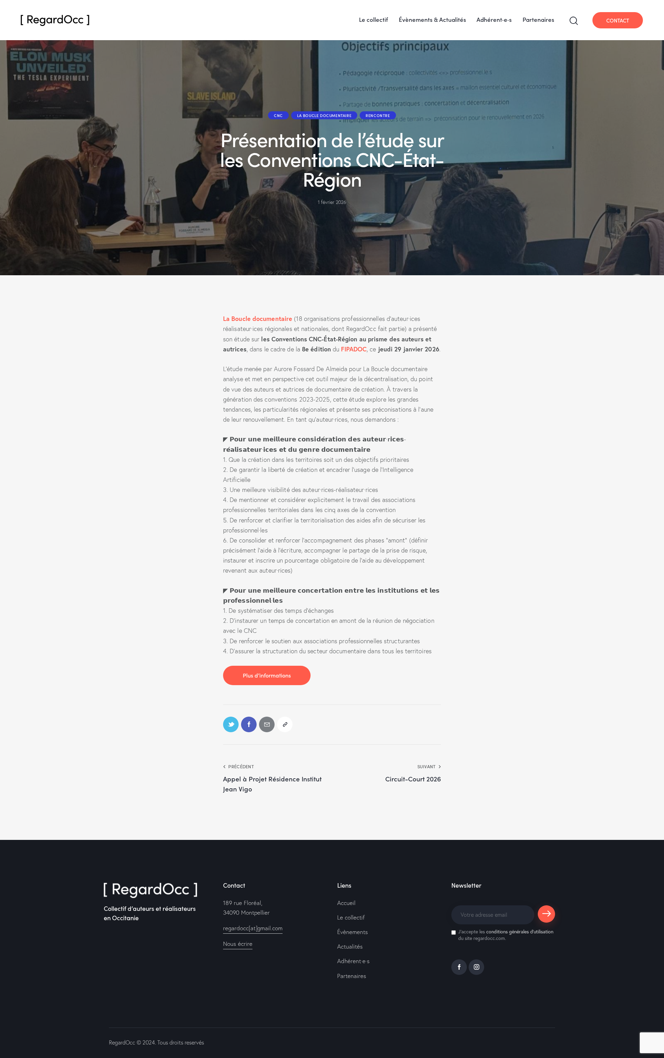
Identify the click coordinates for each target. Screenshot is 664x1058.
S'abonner (546, 917)
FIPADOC (354, 349)
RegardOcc (122, 1042)
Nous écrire (237, 943)
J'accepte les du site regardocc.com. (505, 934)
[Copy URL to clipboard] (285, 724)
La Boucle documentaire (324, 115)
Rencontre (378, 115)
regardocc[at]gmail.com (253, 928)
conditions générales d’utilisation (519, 931)
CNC (278, 115)
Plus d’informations (267, 675)
